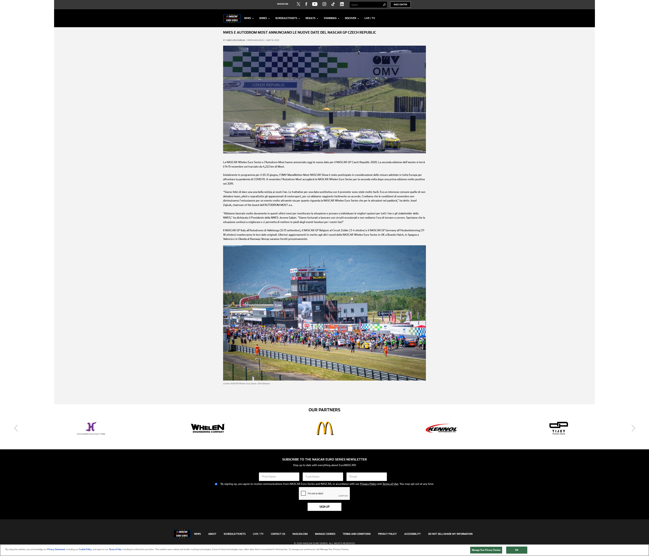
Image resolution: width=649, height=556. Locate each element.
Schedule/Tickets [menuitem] (235, 533)
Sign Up (324, 506)
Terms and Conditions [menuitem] (357, 533)
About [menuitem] (212, 533)
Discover (350, 18)
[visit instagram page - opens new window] (324, 4)
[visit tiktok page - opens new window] (333, 4)
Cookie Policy (85, 549)
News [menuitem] (197, 533)
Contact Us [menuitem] (278, 533)
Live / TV (370, 18)
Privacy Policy (368, 484)
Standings (330, 18)
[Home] (232, 18)
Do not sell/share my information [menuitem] (450, 533)
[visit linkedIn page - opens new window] (342, 4)
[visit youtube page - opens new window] (315, 4)
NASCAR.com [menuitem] (300, 533)
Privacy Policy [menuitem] (387, 533)
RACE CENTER (400, 4)
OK (516, 550)
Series (263, 18)
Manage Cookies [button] (325, 533)
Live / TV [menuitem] (258, 533)
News (247, 18)
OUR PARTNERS (324, 410)
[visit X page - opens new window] (298, 4)
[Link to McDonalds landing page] (90, 428)
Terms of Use (390, 484)
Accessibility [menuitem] (412, 533)
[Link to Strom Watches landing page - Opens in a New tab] (558, 428)
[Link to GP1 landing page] (441, 428)
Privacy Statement (56, 549)
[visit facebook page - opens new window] (306, 4)
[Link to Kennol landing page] (207, 428)
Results (310, 18)
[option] (90, 428)
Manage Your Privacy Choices (486, 550)
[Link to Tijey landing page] (324, 428)
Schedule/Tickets (286, 18)
